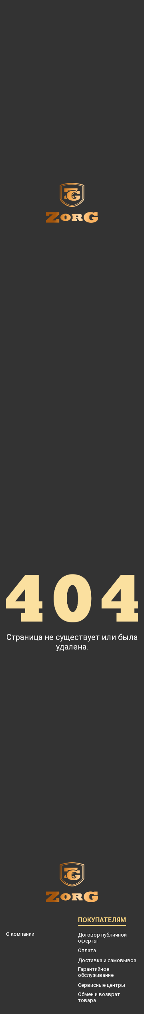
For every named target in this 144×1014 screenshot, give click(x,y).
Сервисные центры (101, 985)
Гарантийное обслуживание (96, 972)
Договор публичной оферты (102, 938)
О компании (20, 934)
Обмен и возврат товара (99, 997)
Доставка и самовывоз (107, 960)
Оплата (87, 950)
